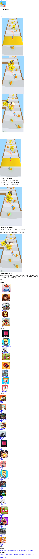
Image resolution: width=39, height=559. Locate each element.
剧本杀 (20, 554)
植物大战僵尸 (2, 554)
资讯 (6, 0)
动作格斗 (5, 550)
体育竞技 (27, 550)
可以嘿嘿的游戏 (15, 554)
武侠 (33, 554)
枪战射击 (11, 550)
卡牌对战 (18, 550)
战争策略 (14, 550)
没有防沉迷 (11, 554)
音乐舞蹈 (21, 550)
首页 (1, 0)
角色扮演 (1, 550)
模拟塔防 (24, 550)
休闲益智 (8, 550)
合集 (8, 0)
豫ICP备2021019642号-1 (4, 557)
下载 (1, 16)
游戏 (3, 0)
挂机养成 (31, 550)
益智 (31, 554)
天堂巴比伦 (7, 554)
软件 (4, 0)
